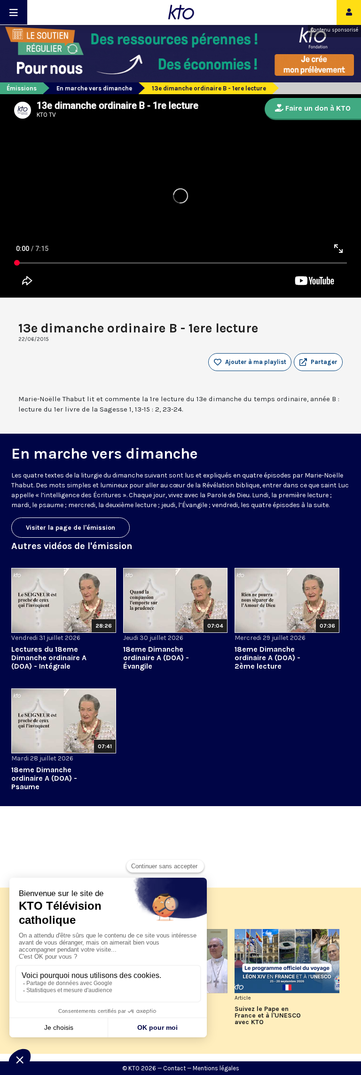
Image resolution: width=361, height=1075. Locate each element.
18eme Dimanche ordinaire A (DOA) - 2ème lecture (267, 658)
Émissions (22, 88)
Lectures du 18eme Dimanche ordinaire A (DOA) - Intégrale (48, 658)
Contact (174, 1068)
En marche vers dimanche (94, 88)
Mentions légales (216, 1068)
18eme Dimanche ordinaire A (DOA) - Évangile (156, 658)
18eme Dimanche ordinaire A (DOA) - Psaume (44, 778)
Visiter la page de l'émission (70, 528)
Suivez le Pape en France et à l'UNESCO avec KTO (268, 1016)
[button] (318, 362)
